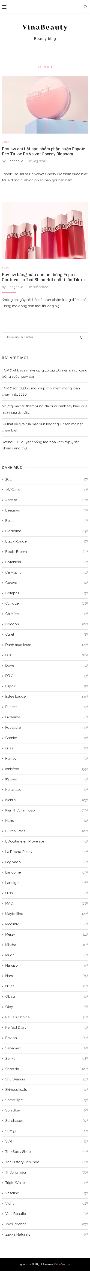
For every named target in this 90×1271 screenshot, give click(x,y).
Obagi (46, 996)
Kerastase (46, 790)
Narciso (46, 965)
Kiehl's (46, 800)
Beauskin (46, 510)
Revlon (46, 1038)
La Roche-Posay (46, 852)
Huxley (46, 759)
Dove (46, 665)
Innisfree (46, 769)
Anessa (46, 500)
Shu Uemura (46, 1079)
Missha (46, 945)
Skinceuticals (46, 1090)
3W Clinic (46, 490)
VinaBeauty (62, 1264)
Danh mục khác (46, 645)
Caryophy (46, 572)
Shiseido (46, 1069)
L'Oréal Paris (46, 831)
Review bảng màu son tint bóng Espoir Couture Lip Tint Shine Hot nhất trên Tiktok (44, 277)
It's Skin (46, 779)
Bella (46, 521)
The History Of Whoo (46, 1162)
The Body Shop (46, 1152)
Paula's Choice (46, 1017)
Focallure (46, 727)
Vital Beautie (46, 1214)
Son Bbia (46, 1110)
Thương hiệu (46, 1172)
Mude (46, 955)
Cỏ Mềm (46, 614)
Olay (46, 1007)
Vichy (46, 1203)
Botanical (46, 562)
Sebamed (46, 1048)
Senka (46, 1059)
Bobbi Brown (46, 552)
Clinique (46, 603)
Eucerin (46, 707)
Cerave (46, 583)
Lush (46, 893)
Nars (46, 976)
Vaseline (46, 1193)
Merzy (46, 934)
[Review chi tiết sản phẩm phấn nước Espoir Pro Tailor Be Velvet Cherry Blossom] (45, 104)
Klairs (46, 821)
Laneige (46, 883)
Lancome (46, 872)
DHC (46, 655)
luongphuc (15, 161)
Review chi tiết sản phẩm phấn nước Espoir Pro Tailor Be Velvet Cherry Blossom (43, 151)
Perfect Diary (46, 1027)
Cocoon (46, 624)
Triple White (46, 1183)
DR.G (46, 676)
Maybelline (46, 914)
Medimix (46, 924)
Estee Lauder (46, 696)
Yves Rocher (46, 1224)
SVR (46, 1141)
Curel (46, 634)
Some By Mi (46, 1100)
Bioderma (46, 531)
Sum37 (46, 1131)
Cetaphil (46, 593)
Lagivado (46, 862)
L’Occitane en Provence (46, 841)
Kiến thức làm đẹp (46, 810)
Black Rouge (46, 541)
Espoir (5, 141)
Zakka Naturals (46, 1234)
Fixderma (46, 717)
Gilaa (46, 748)
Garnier (46, 738)
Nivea (46, 986)
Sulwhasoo (46, 1121)
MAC (46, 903)
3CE (46, 479)
